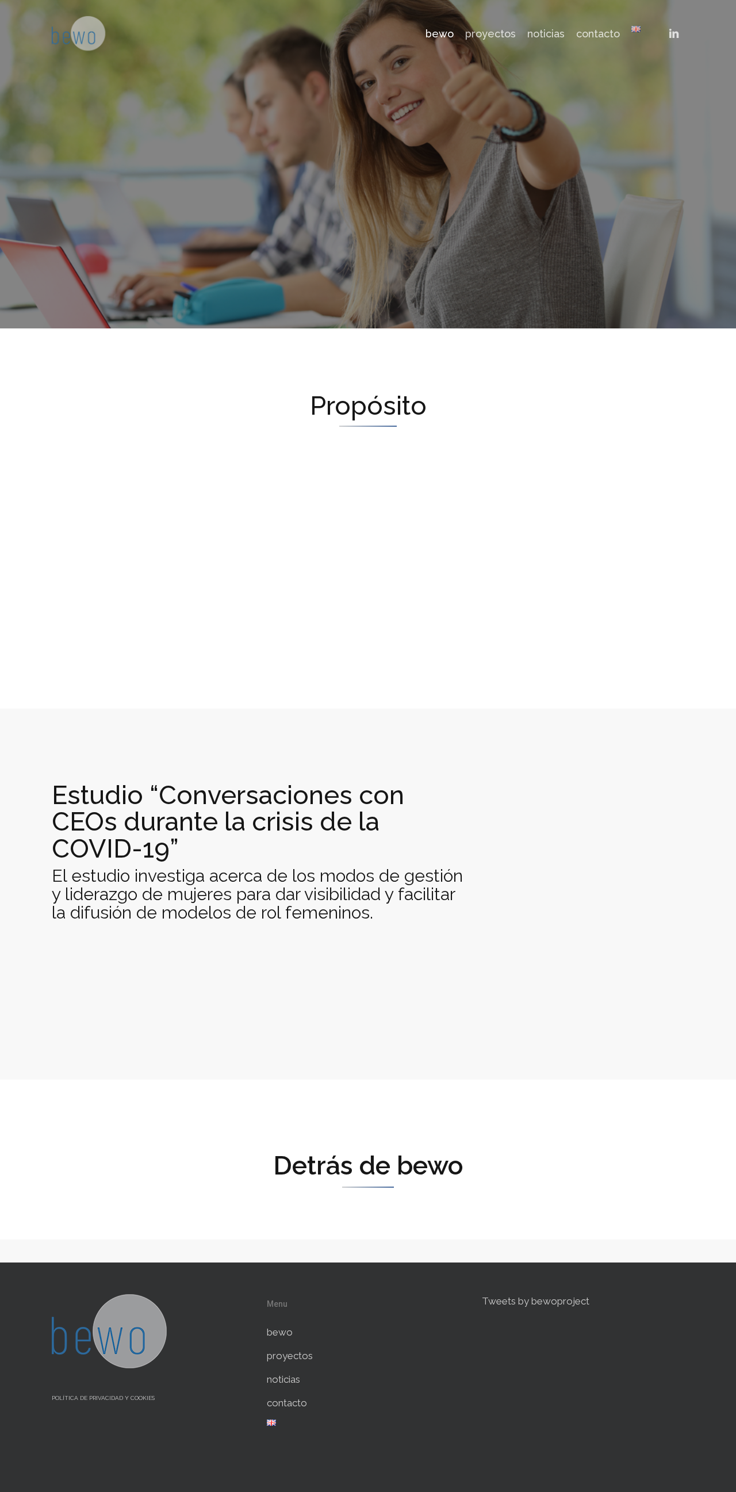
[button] (261, 975)
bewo (280, 1332)
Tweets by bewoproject (535, 1301)
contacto (287, 1403)
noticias (283, 1379)
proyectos (290, 1355)
